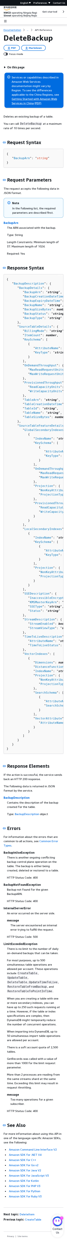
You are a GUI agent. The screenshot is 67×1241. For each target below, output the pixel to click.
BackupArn (22, 158)
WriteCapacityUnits (46, 391)
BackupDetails (30, 288)
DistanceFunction (49, 666)
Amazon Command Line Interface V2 (33, 1149)
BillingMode (34, 331)
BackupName (33, 305)
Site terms (23, 1236)
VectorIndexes (36, 654)
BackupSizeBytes (37, 309)
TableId (30, 408)
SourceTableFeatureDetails (41, 425)
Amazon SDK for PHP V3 (24, 1186)
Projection (44, 486)
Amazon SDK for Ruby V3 (25, 1196)
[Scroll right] (63, 12)
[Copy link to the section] (4, 142)
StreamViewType (42, 628)
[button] (14, 67)
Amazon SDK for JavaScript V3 (29, 1175)
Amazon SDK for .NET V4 (25, 1154)
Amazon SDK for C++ (22, 1160)
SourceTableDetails (35, 326)
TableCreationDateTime (43, 404)
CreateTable (33, 1219)
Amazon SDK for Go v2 (23, 1165)
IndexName (43, 438)
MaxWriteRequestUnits (48, 374)
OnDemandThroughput (40, 365)
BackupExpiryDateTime (42, 300)
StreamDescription (39, 619)
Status (35, 611)
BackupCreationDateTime (44, 296)
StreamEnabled (41, 623)
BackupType (33, 318)
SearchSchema (46, 692)
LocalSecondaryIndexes (43, 529)
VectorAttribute (48, 718)
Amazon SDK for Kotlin (24, 1181)
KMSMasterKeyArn (43, 602)
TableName (32, 412)
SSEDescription (36, 593)
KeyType (41, 352)
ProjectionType (53, 494)
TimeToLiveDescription (43, 636)
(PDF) (37, 103)
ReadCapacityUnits (45, 387)
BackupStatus (35, 313)
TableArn (31, 400)
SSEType (36, 606)
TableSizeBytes (36, 417)
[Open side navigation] (5, 21)
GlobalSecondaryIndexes (44, 430)
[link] (43, 30)
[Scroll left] (39, 12)
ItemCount (32, 335)
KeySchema (32, 339)
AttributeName (46, 348)
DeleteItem (27, 1214)
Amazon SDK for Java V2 (25, 1170)
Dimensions (44, 662)
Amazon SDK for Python (24, 1191)
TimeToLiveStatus (44, 645)
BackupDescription (29, 283)
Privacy (10, 1236)
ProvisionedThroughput (43, 382)
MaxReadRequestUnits (47, 369)
